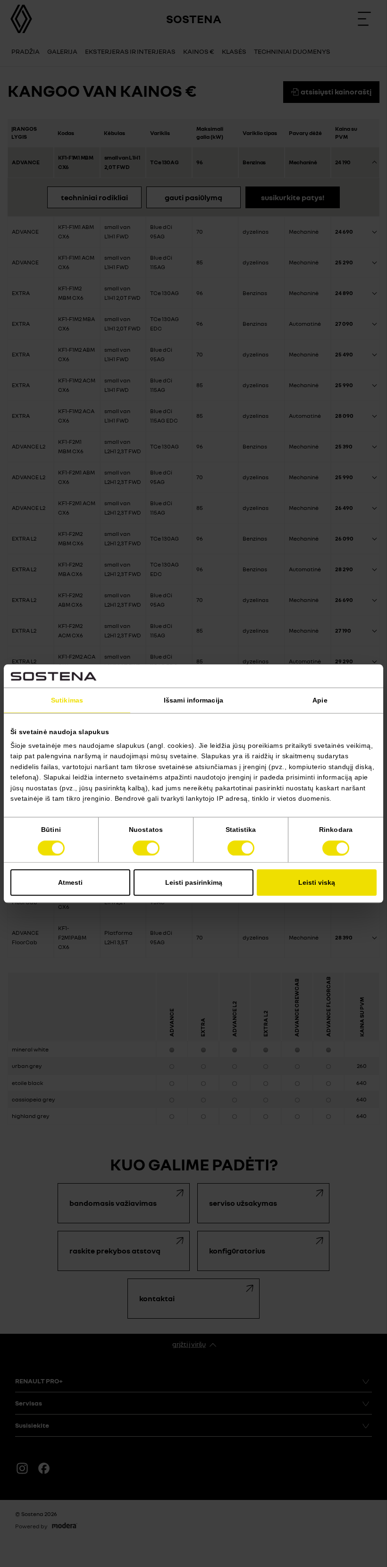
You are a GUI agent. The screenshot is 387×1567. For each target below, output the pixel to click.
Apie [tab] (319, 700)
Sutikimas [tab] (67, 700)
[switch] (146, 847)
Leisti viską (316, 882)
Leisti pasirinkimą (193, 882)
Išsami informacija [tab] (193, 700)
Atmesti (70, 882)
